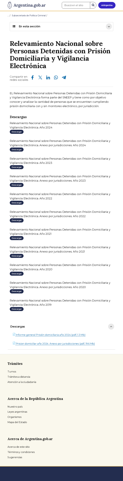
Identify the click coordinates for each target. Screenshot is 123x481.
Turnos (12, 371)
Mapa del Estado (17, 422)
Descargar (17, 132)
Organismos (14, 417)
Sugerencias (15, 457)
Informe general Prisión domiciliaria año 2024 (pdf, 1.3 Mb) (50, 334)
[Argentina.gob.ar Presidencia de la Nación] (26, 5)
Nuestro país (15, 406)
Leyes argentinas (17, 411)
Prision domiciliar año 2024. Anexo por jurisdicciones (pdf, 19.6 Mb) (55, 343)
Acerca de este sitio (19, 446)
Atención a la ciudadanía (22, 382)
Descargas (17, 326)
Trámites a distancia (19, 376)
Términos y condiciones (21, 452)
